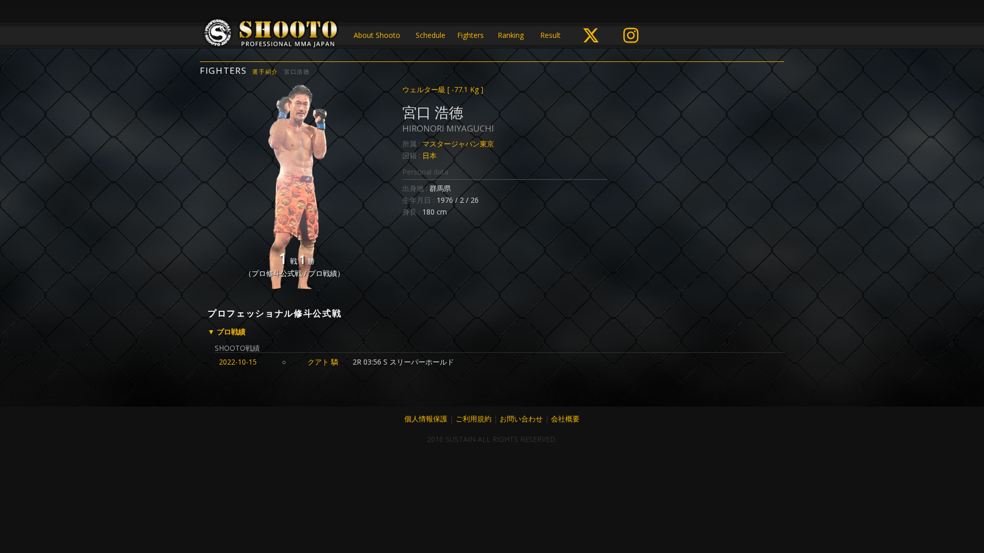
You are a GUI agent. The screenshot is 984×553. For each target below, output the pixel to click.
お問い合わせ (521, 418)
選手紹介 (265, 71)
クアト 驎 (323, 362)
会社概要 (565, 418)
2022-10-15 (238, 362)
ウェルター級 (442, 89)
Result (550, 35)
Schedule (430, 35)
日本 (429, 155)
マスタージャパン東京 (458, 143)
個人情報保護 (425, 418)
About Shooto (377, 35)
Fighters (470, 35)
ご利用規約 (473, 418)
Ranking (511, 35)
